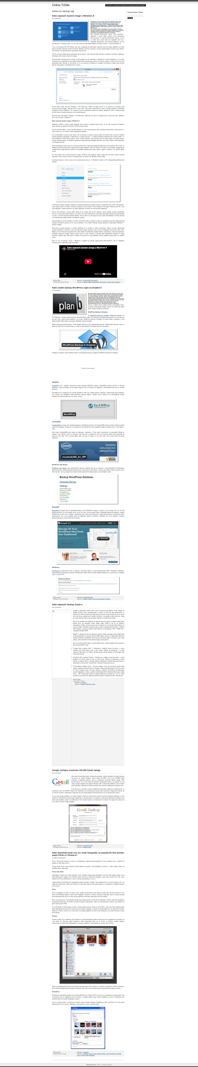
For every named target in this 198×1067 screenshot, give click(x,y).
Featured (85, 280)
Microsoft (90, 280)
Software (95, 280)
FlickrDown (113, 1053)
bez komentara (56, 18)
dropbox (90, 599)
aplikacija (86, 1053)
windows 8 (117, 282)
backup (85, 282)
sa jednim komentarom (59, 858)
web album (91, 1055)
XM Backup (55, 571)
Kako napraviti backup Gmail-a (67, 604)
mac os (79, 1055)
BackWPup (55, 385)
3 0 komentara (56, 290)
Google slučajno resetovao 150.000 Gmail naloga (76, 770)
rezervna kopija (95, 282)
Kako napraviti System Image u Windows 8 (73, 16)
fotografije (118, 1053)
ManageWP (55, 510)
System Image (110, 282)
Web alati (90, 597)
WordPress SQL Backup (59, 468)
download (99, 1053)
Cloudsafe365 (56, 425)
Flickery (104, 1053)
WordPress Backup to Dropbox (99, 315)
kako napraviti (100, 599)
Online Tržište (61, 5)
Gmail (87, 684)
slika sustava (103, 282)
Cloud (94, 1053)
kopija (89, 282)
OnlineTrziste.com (91, 1064)
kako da (95, 599)
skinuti (86, 1055)
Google (91, 845)
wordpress (107, 599)
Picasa (83, 1055)
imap (90, 684)
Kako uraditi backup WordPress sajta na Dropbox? (104, 24)
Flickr (108, 1053)
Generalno (83, 682)
